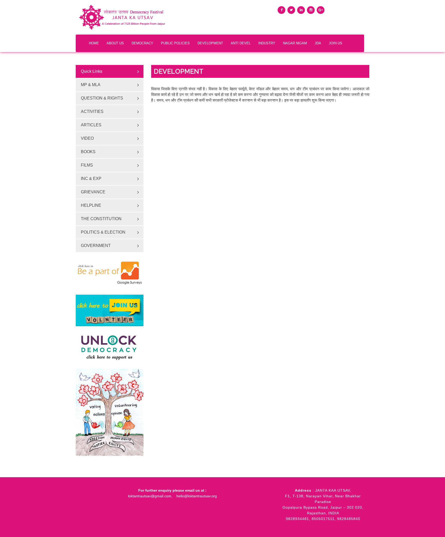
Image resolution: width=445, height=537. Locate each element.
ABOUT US (115, 43)
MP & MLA (90, 84)
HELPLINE (91, 205)
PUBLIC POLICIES (175, 43)
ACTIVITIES (92, 111)
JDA (318, 43)
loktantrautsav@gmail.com (149, 496)
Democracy (142, 43)
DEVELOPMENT (210, 43)
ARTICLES (91, 125)
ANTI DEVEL (241, 43)
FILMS (87, 165)
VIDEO (87, 138)
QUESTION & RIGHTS (102, 98)
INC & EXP (91, 178)
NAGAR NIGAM (295, 43)
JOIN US (335, 43)
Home (94, 43)
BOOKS (88, 152)
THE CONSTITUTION (101, 219)
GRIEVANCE (93, 192)
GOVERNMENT (96, 245)
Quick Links (91, 71)
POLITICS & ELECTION (103, 232)
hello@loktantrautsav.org (196, 496)
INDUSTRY (266, 43)
